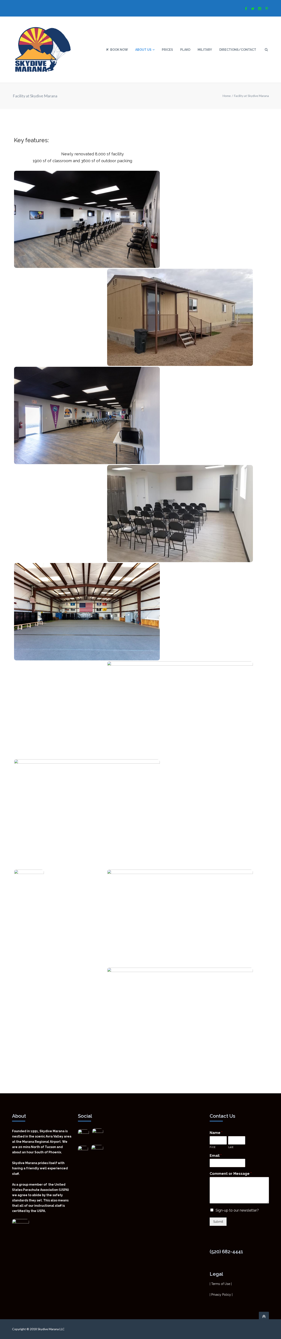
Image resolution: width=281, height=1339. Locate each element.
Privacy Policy (221, 1294)
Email (216, 1156)
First (212, 1147)
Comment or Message (231, 1174)
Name (216, 1133)
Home (227, 96)
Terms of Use (220, 1284)
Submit (218, 1221)
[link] (97, 1132)
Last (230, 1147)
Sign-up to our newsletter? (237, 1210)
